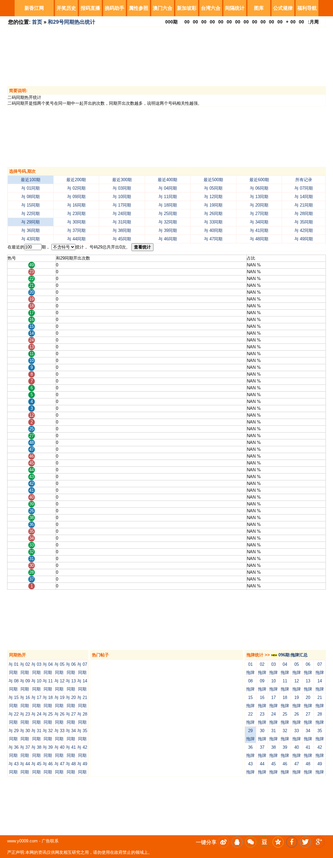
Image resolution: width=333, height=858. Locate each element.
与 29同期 (30, 222)
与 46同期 (167, 238)
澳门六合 (162, 8)
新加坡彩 (186, 8)
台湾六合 (210, 8)
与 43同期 (30, 238)
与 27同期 (259, 213)
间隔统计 (235, 8)
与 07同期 (303, 188)
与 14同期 (303, 196)
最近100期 (30, 179)
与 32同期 (167, 222)
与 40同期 (213, 230)
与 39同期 (167, 230)
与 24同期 (122, 213)
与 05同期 (213, 188)
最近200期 (76, 179)
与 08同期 (30, 196)
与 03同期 (122, 188)
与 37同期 (76, 230)
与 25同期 (167, 213)
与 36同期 (30, 230)
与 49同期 (303, 238)
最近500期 (213, 179)
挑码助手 (114, 8)
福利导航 (307, 8)
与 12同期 (213, 196)
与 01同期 (30, 188)
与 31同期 (122, 222)
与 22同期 (30, 213)
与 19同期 (213, 205)
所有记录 (303, 179)
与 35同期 (303, 222)
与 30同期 (76, 222)
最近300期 (122, 179)
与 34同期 (259, 222)
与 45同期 (122, 238)
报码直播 (90, 8)
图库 (259, 8)
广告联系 (50, 840)
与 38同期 (122, 230)
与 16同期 (76, 205)
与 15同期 (30, 205)
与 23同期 (76, 213)
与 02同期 (76, 188)
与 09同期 (76, 196)
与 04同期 (167, 188)
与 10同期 (122, 196)
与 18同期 (167, 205)
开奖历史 (66, 8)
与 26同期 (213, 213)
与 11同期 (167, 196)
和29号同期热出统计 (71, 22)
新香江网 (34, 8)
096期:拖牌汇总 (292, 654)
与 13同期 (259, 196)
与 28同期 (303, 213)
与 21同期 (303, 205)
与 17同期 (122, 205)
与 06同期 (259, 188)
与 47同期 (213, 238)
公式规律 (283, 8)
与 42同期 (303, 230)
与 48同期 (259, 238)
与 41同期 (259, 230)
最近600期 (259, 179)
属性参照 (138, 8)
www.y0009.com (22, 840)
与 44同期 (76, 238)
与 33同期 (213, 222)
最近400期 (167, 179)
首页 (37, 22)
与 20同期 (259, 205)
